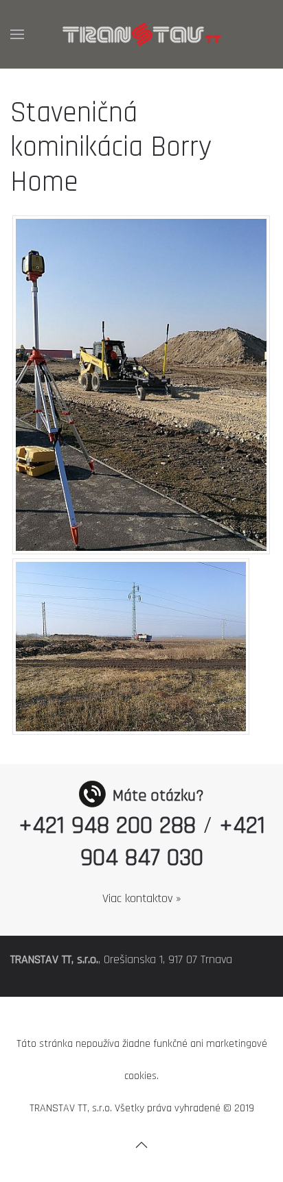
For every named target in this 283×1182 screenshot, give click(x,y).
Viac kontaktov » (141, 898)
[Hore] (141, 1145)
